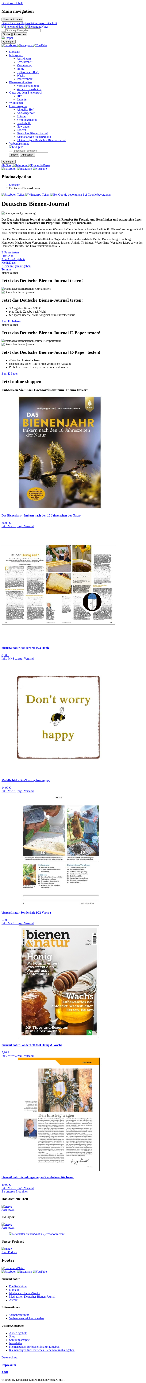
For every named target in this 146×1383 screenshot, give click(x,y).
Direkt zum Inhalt (12, 3)
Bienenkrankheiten (20, 82)
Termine (6, 269)
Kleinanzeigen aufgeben (16, 266)
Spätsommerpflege (28, 72)
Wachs (21, 75)
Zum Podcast (9, 1252)
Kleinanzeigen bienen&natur (34, 136)
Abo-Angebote (26, 113)
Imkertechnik (25, 79)
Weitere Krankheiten (29, 89)
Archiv (13, 1300)
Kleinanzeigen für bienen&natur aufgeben (34, 1346)
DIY (19, 96)
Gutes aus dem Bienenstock (25, 92)
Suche (6, 34)
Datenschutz (9, 1357)
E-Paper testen (10, 252)
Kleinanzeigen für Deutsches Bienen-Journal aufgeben (42, 1350)
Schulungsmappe (27, 119)
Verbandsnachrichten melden (26, 1318)
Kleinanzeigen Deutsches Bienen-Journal (41, 140)
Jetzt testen (8, 1209)
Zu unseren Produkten (15, 1191)
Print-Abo (7, 255)
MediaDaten (9, 262)
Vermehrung (24, 65)
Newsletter (23, 126)
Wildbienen (16, 102)
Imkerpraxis (16, 55)
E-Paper (21, 116)
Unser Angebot (18, 106)
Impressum (9, 1365)
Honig (20, 68)
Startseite (14, 51)
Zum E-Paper (10, 373)
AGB (5, 1372)
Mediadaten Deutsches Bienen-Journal (32, 1296)
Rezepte (21, 99)
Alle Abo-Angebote (13, 259)
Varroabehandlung (28, 85)
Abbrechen (20, 34)
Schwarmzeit (24, 61)
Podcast (21, 130)
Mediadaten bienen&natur (24, 1293)
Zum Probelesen (11, 321)
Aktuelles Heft (25, 109)
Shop (12, 1336)
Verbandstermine (19, 143)
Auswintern (24, 58)
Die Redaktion (18, 1286)
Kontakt (14, 1289)
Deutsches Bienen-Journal (32, 133)
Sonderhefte (24, 123)
